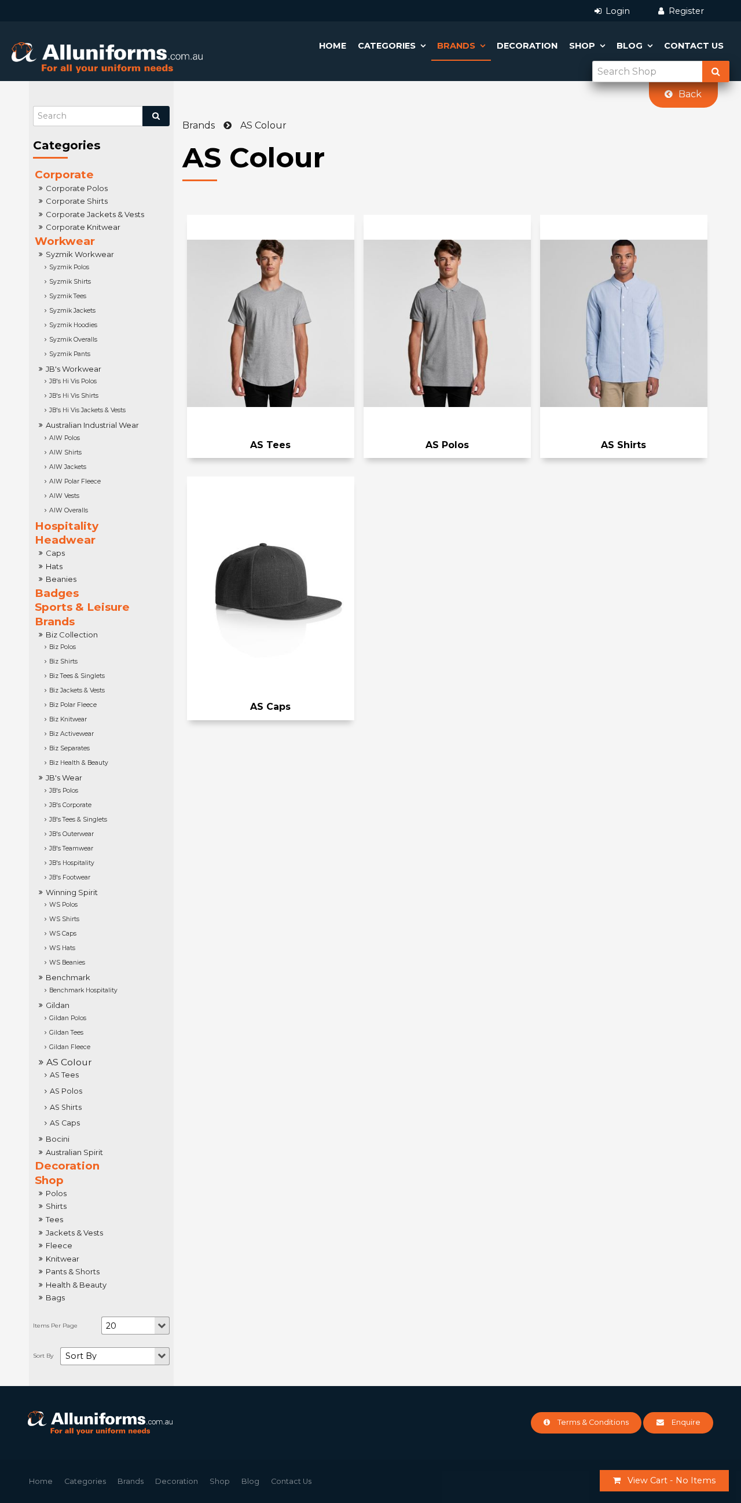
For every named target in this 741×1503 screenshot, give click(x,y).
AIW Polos (64, 438)
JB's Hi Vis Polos (73, 381)
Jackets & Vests (74, 1232)
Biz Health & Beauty (78, 763)
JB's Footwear (69, 877)
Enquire (686, 1422)
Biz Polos (62, 647)
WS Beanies (67, 962)
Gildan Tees (66, 1032)
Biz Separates (69, 748)
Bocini (57, 1138)
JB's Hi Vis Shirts (73, 395)
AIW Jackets (67, 467)
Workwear (65, 241)
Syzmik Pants (69, 354)
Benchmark (68, 977)
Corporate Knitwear (83, 227)
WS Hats (62, 948)
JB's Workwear (73, 368)
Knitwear (62, 1258)
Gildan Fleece (69, 1047)
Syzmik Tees (67, 296)
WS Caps (62, 933)
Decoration (527, 46)
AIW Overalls (68, 510)
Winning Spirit (72, 892)
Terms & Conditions (593, 1422)
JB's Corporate (70, 805)
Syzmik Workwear (80, 254)
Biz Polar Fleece (73, 705)
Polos (56, 1193)
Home (332, 46)
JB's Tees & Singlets (78, 819)
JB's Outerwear (71, 834)
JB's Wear (64, 777)
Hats (54, 566)
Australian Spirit (74, 1152)
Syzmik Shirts (70, 281)
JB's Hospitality (71, 863)
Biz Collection (72, 634)
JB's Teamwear (71, 848)
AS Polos (66, 1091)
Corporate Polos (77, 188)
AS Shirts (66, 1107)
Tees (54, 1219)
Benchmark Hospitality (83, 990)
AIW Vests (64, 496)
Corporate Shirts (77, 201)
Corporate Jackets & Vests (95, 214)
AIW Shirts (65, 452)
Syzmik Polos (69, 267)
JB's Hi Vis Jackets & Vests (87, 410)
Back (690, 94)
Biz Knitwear (68, 719)
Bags (55, 1297)
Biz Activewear (71, 734)
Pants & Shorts (73, 1271)
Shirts (56, 1206)
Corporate (64, 174)
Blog (630, 46)
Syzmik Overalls (73, 339)
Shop (582, 46)
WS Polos (63, 904)
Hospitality (66, 526)
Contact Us (694, 46)
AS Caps (65, 1123)
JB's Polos (63, 790)
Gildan (57, 1005)
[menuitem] (40, 1481)
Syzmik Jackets (72, 310)
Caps (55, 553)
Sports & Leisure (82, 607)
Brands (456, 46)
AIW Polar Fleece (75, 481)
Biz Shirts (63, 661)
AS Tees (64, 1075)
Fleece (59, 1245)
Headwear (65, 540)
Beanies (61, 579)
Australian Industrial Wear (92, 425)
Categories (387, 46)
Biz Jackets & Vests (77, 690)
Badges (57, 593)
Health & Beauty (76, 1284)
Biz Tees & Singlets (77, 676)
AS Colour (69, 1062)
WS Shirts (64, 919)
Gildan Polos (67, 1018)
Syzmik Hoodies (73, 325)
